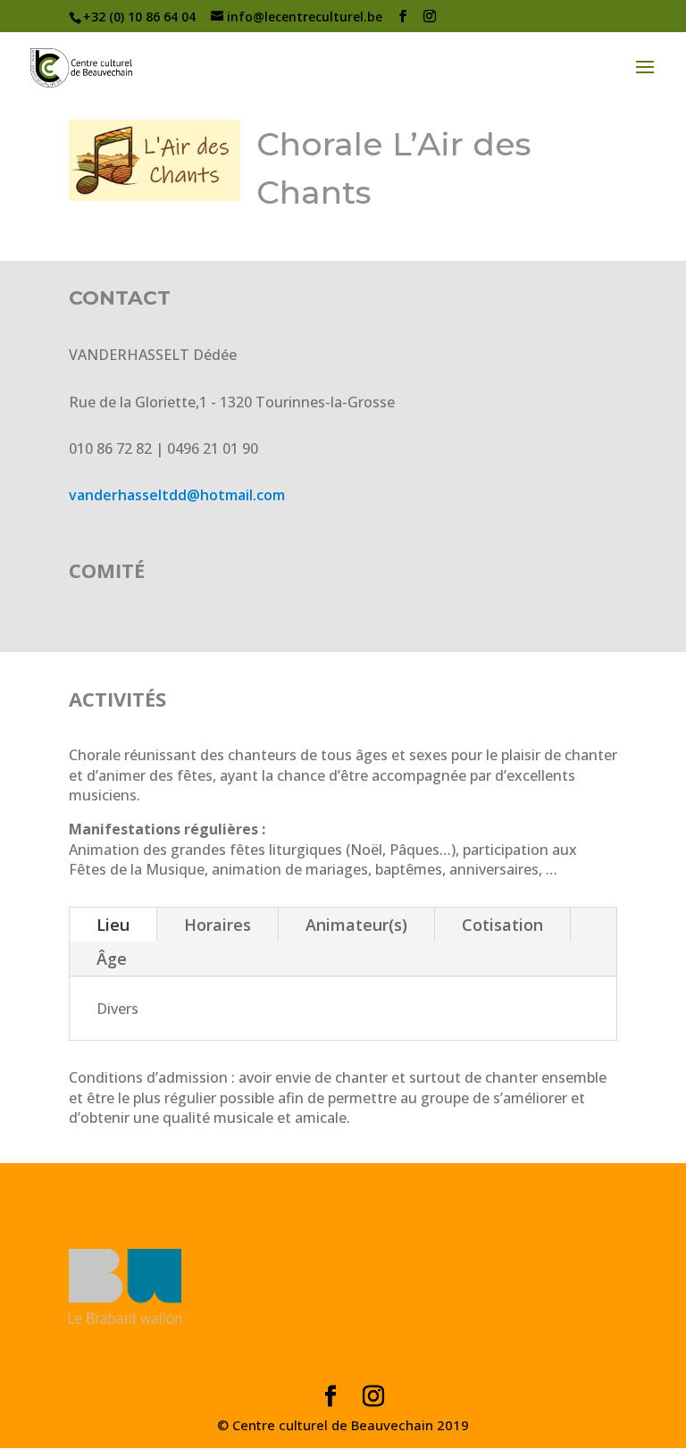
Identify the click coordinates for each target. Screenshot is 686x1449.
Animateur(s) (356, 924)
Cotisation (502, 924)
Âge (111, 958)
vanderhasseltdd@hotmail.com (177, 495)
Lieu (113, 924)
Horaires (217, 924)
